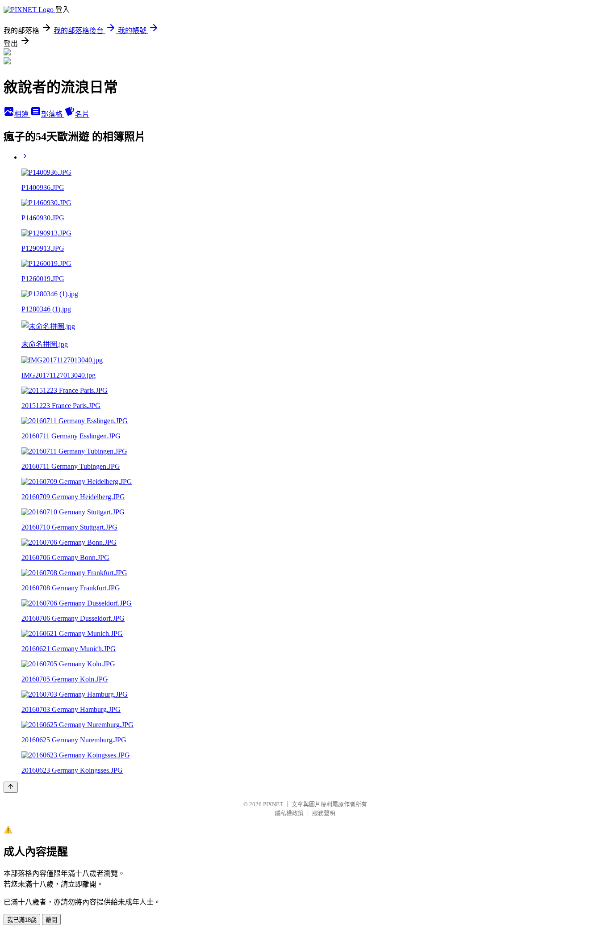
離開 (51, 920)
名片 (82, 114)
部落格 (52, 114)
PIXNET (273, 804)
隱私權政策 (289, 813)
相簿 (22, 114)
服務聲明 (323, 813)
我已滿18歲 (22, 920)
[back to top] (11, 787)
